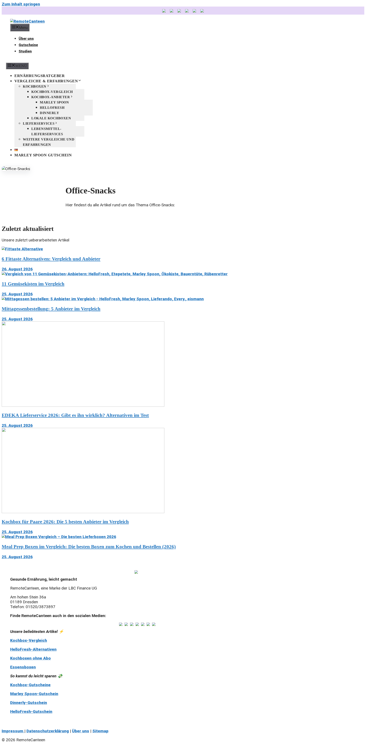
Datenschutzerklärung (47, 731)
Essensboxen (23, 667)
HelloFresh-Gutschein (31, 711)
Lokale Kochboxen (51, 118)
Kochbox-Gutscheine (30, 684)
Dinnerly (49, 113)
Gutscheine (28, 45)
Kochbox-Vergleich (52, 92)
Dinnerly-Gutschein (28, 702)
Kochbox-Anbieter (50, 97)
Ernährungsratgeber (39, 76)
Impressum (13, 731)
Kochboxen (34, 86)
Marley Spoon (54, 102)
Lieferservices (38, 123)
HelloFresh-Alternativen (33, 649)
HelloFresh (52, 107)
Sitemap (100, 731)
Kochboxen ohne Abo (30, 658)
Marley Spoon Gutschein (43, 155)
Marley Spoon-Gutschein (34, 693)
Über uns (26, 38)
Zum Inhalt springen (21, 4)
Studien (25, 51)
